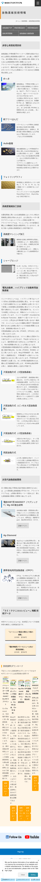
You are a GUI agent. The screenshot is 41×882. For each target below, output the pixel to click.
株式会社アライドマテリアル (11, 3)
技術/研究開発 (7, 33)
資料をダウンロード (5, 788)
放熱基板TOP (7, 28)
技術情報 (24, 21)
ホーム (18, 21)
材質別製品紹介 (33, 28)
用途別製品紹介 (19, 28)
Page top (21, 852)
